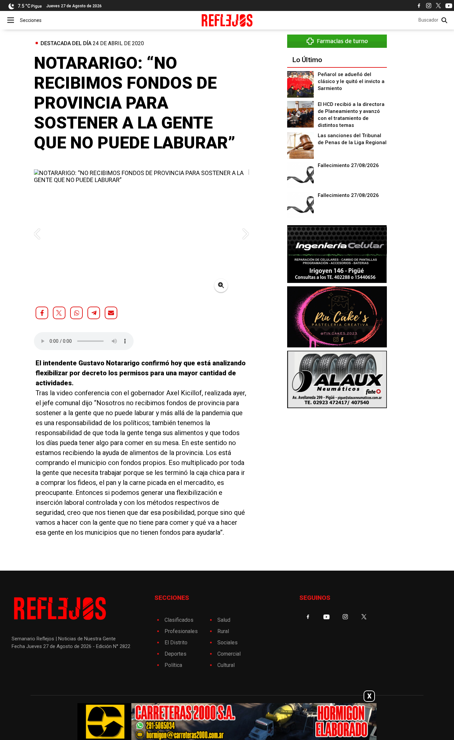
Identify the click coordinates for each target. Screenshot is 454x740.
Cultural (226, 665)
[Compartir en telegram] (93, 313)
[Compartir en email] (111, 313)
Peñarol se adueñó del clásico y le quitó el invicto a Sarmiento (351, 81)
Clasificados (179, 620)
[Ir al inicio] (227, 20)
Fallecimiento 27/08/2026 (348, 165)
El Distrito (176, 642)
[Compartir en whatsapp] (76, 313)
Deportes (175, 654)
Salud (223, 620)
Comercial (229, 654)
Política (173, 665)
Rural (223, 631)
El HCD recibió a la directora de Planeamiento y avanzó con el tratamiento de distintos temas (351, 114)
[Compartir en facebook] (42, 313)
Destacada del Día (66, 43)
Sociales (227, 642)
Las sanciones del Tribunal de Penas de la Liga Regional (352, 139)
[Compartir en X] (59, 313)
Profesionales (181, 631)
